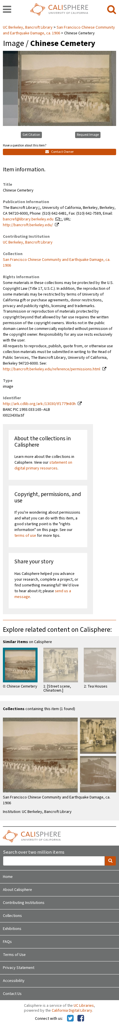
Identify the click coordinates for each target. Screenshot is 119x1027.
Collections (12, 916)
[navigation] (7, 10)
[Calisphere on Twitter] (70, 1018)
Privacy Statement (18, 968)
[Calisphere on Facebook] (80, 1018)
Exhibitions (12, 929)
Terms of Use (14, 955)
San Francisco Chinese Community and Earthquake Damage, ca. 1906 (59, 30)
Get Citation (31, 134)
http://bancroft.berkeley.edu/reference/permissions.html (51, 369)
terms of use (25, 535)
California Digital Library (72, 1010)
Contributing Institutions (23, 903)
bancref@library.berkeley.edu (28, 219)
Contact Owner (62, 151)
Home (8, 877)
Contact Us (12, 994)
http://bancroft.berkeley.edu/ (28, 225)
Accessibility (14, 981)
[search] (111, 10)
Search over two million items (33, 852)
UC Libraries (84, 1006)
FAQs (7, 942)
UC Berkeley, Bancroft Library (28, 27)
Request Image (88, 134)
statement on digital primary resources (43, 465)
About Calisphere (17, 890)
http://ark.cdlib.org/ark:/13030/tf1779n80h (39, 404)
